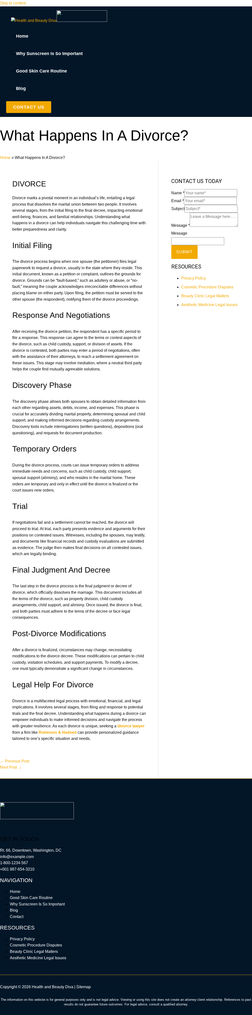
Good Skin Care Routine (31, 898)
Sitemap (83, 987)
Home (5, 157)
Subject (178, 209)
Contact (16, 917)
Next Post (11, 767)
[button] (28, 107)
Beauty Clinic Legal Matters (205, 296)
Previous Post (14, 761)
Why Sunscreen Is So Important (37, 904)
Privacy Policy (193, 278)
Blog (14, 910)
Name (177, 193)
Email (177, 201)
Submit (184, 252)
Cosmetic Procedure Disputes (207, 287)
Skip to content (13, 3)
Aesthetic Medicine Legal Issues (209, 305)
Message (180, 225)
